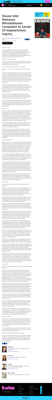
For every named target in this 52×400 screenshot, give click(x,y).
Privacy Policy (20, 393)
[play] (3, 5)
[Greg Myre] (4, 349)
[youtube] (41, 393)
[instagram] (41, 389)
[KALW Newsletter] (42, 14)
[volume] (6, 5)
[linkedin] (41, 391)
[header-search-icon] (43, 1)
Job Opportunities (21, 388)
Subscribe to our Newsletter (33, 388)
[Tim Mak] (4, 367)
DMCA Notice (31, 393)
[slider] (7, 5)
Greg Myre (8, 38)
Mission (19, 386)
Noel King (13, 38)
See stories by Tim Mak (12, 368)
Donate (48, 1)
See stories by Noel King (13, 358)
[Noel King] (4, 358)
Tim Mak (16, 38)
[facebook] (41, 387)
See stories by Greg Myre (13, 351)
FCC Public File (31, 386)
